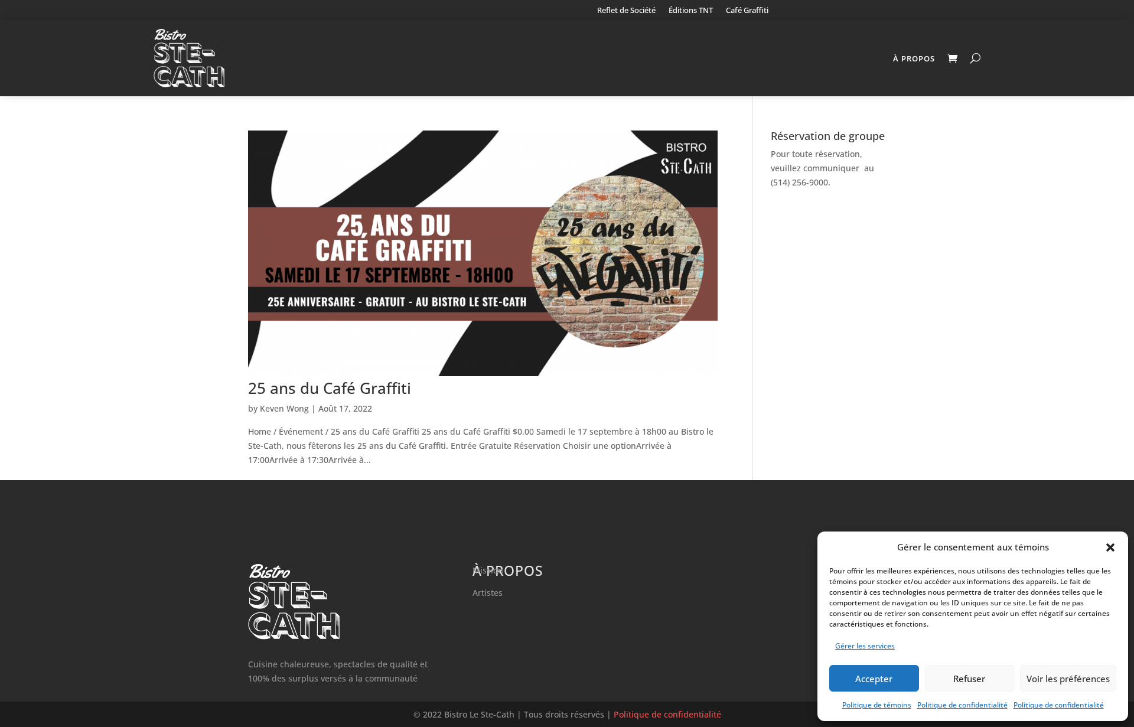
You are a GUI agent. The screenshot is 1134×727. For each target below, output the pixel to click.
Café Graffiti (747, 10)
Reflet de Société (626, 10)
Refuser (969, 678)
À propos (914, 58)
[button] (1110, 547)
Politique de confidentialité (962, 705)
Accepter (873, 678)
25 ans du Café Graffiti (329, 388)
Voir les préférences (1068, 678)
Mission (487, 570)
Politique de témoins (876, 705)
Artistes (487, 592)
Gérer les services (865, 646)
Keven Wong (284, 408)
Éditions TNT (691, 10)
